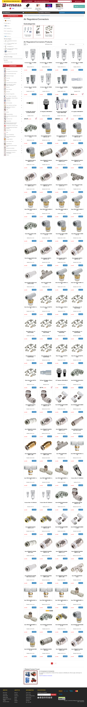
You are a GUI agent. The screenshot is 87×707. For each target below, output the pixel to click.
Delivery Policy (28, 697)
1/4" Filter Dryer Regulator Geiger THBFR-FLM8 (61, 112)
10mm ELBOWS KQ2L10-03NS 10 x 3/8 (77, 136)
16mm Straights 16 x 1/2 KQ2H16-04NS (77, 332)
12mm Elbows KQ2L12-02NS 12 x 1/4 (46, 234)
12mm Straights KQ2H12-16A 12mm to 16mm (31, 283)
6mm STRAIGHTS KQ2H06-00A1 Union (30, 552)
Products (16, 700)
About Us (16, 692)
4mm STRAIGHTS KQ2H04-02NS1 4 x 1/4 (61, 430)
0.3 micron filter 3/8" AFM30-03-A (46, 87)
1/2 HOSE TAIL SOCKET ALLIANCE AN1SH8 (31, 112)
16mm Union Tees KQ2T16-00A (30, 381)
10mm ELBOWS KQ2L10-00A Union (31, 136)
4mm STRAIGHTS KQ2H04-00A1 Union (30, 430)
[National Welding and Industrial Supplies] (11, 5)
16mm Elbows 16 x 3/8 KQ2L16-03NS (46, 332)
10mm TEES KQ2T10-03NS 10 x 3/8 (62, 210)
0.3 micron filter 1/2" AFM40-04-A (30, 63)
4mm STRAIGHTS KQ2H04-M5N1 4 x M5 (30, 454)
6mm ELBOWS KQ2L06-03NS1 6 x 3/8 (46, 527)
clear (11, 62)
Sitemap (15, 702)
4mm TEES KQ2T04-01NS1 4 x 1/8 (77, 454)
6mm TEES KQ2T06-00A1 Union (77, 576)
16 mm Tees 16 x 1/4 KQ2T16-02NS (46, 307)
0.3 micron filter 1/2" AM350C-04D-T (46, 63)
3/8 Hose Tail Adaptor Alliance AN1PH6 (46, 381)
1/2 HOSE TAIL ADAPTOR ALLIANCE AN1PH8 (77, 87)
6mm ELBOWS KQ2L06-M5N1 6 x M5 (61, 527)
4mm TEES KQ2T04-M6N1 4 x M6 (62, 478)
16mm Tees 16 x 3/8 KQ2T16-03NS (77, 356)
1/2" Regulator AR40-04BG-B (46, 111)
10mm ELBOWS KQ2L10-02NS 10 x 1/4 (61, 136)
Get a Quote (34, 69)
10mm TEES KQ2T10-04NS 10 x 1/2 (77, 210)
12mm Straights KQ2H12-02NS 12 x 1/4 (46, 258)
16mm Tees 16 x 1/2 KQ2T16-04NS (62, 356)
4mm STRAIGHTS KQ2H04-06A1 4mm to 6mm (77, 430)
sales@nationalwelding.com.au (42, 1)
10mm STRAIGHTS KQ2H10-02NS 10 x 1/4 (77, 161)
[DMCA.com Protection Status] (61, 698)
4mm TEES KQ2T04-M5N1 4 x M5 (46, 478)
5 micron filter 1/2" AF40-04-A (77, 478)
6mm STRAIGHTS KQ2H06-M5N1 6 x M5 (46, 576)
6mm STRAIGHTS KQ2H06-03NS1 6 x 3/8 (77, 552)
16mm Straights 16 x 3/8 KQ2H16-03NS (46, 356)
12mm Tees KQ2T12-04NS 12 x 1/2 (30, 307)
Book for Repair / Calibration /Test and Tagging (38, 9)
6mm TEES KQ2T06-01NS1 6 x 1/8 (30, 601)
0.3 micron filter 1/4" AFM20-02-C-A (61, 63)
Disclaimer (28, 700)
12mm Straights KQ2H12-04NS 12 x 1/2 (77, 258)
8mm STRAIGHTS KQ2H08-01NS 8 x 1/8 (61, 649)
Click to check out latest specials (59, 9)
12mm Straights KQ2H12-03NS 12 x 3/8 (61, 258)
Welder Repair (5, 695)
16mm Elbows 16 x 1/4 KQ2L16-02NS (30, 332)
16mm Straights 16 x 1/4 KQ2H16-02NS (30, 356)
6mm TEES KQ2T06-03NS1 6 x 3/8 (61, 601)
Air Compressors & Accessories (46, 671)
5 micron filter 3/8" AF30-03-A (46, 502)
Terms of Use (28, 692)
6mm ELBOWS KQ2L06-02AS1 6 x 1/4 (31, 527)
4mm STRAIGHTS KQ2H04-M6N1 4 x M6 (46, 454)
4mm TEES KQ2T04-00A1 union (61, 454)
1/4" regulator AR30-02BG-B (77, 111)
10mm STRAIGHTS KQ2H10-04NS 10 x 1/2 (46, 185)
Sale (49, 8)
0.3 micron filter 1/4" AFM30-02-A (77, 63)
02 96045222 (28, 1)
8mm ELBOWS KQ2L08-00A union (46, 625)
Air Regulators (38, 35)
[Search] (70, 1)
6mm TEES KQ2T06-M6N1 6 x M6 (30, 625)
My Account (78, 1)
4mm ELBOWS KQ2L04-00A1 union (77, 381)
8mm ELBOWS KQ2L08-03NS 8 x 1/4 (30, 649)
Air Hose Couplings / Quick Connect (27, 35)
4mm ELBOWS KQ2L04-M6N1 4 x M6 (77, 405)
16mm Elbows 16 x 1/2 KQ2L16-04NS (77, 307)
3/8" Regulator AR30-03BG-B (62, 380)
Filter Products (13, 15)
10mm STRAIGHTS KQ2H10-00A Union (46, 161)
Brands (15, 699)
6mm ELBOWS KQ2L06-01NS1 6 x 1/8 (77, 503)
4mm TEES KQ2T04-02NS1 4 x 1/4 (30, 478)
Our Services (62, 12)
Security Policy (28, 699)
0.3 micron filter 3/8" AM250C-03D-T (61, 87)
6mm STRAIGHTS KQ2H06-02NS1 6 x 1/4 (61, 552)
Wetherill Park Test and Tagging (7, 699)
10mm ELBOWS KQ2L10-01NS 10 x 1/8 (46, 136)
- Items (79, 6)
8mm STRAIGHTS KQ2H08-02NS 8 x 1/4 (77, 649)
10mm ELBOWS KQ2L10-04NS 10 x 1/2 (30, 161)
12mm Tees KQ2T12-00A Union (46, 283)
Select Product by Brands (28, 8)
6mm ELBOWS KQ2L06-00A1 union (62, 503)
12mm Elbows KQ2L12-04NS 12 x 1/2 (77, 234)
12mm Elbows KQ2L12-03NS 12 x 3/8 (62, 234)
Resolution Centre (6, 701)
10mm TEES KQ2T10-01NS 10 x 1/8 (30, 210)
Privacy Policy (28, 694)
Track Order (5, 694)
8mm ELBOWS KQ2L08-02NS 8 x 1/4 (77, 625)
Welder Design (5, 697)
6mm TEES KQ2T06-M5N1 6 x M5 (77, 601)
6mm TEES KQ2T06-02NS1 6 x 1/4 (46, 601)
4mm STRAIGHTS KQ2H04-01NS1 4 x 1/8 (46, 430)
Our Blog (15, 694)
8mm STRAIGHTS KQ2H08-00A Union (46, 649)
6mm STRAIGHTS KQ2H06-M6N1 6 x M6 (61, 576)
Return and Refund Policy (30, 695)
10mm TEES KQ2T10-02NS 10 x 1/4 (46, 210)
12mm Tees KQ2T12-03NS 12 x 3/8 (77, 283)
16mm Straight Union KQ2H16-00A (61, 332)
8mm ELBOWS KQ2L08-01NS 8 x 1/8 (62, 625)
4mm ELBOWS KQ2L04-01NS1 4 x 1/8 (31, 405)
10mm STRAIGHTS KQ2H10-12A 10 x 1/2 (62, 185)
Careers (15, 697)
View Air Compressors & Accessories (45, 675)
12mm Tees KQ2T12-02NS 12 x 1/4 (61, 283)
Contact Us (16, 695)
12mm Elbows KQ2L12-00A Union (30, 234)
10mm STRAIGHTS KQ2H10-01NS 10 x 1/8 (62, 161)
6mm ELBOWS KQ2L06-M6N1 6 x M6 (77, 527)
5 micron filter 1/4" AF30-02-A (31, 502)
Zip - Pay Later (28, 702)
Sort (66, 44)
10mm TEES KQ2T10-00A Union (77, 185)
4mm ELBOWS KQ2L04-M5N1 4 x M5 (61, 405)
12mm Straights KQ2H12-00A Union (31, 258)
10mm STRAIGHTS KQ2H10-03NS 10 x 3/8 (30, 185)
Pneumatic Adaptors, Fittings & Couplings (48, 35)
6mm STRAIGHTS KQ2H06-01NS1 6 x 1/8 (46, 552)
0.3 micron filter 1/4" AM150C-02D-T (30, 87)
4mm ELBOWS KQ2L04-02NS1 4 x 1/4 (46, 405)
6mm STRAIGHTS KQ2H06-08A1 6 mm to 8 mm (30, 576)
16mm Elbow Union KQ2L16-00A (62, 307)
